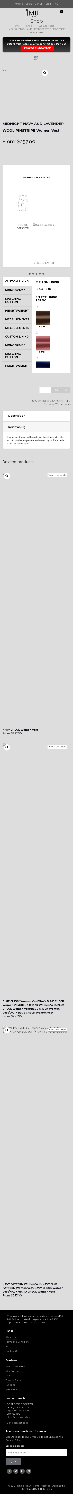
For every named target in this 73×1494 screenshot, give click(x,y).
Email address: (15, 1445)
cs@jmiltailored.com (18, 1410)
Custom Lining (47, 282)
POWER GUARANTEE (37, 48)
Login (29, 3)
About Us (11, 1337)
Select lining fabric (46, 299)
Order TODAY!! (37, 1322)
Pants (9, 1375)
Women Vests (46, 25)
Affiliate (19, 3)
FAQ (55, 3)
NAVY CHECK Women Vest (20, 729)
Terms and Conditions (17, 1341)
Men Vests (11, 1389)
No (49, 288)
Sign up (38, 3)
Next (39, 170)
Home (16, 25)
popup (7, 476)
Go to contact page (18, 1422)
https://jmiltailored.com (19, 1417)
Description (16, 415)
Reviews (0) (16, 427)
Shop (29, 25)
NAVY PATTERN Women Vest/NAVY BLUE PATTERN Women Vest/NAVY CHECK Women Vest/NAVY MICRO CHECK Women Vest (33, 1287)
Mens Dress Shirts (15, 1366)
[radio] (23, 207)
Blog (48, 3)
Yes (41, 288)
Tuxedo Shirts (13, 1380)
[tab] (36, 416)
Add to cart (61, 390)
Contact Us (12, 1351)
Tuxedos (10, 1384)
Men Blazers (12, 1371)
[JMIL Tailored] (33, 12)
